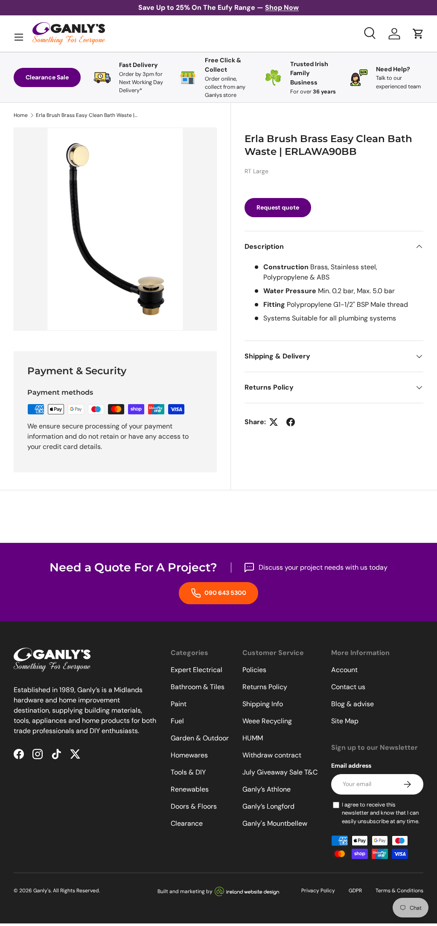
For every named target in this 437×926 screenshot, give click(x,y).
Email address (351, 765)
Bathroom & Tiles (197, 686)
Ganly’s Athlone (266, 789)
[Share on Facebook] (290, 422)
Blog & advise (352, 703)
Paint (178, 703)
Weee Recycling (267, 720)
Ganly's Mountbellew (274, 823)
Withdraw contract (271, 755)
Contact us (348, 686)
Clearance (187, 823)
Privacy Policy (318, 890)
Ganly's (42, 890)
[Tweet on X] (273, 422)
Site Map (344, 720)
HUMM (252, 738)
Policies (254, 669)
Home (21, 115)
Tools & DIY (188, 772)
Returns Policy (264, 686)
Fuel (177, 720)
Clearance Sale (47, 77)
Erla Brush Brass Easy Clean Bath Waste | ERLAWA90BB (87, 115)
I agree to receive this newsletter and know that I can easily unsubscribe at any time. (381, 813)
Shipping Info (262, 703)
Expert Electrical (196, 669)
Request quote (277, 207)
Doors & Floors (194, 806)
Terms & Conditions (399, 890)
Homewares (189, 755)
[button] (418, 33)
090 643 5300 (224, 593)
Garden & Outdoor (200, 738)
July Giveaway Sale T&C (280, 772)
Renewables (190, 789)
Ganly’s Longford (268, 806)
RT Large (256, 171)
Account (344, 669)
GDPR (355, 890)
